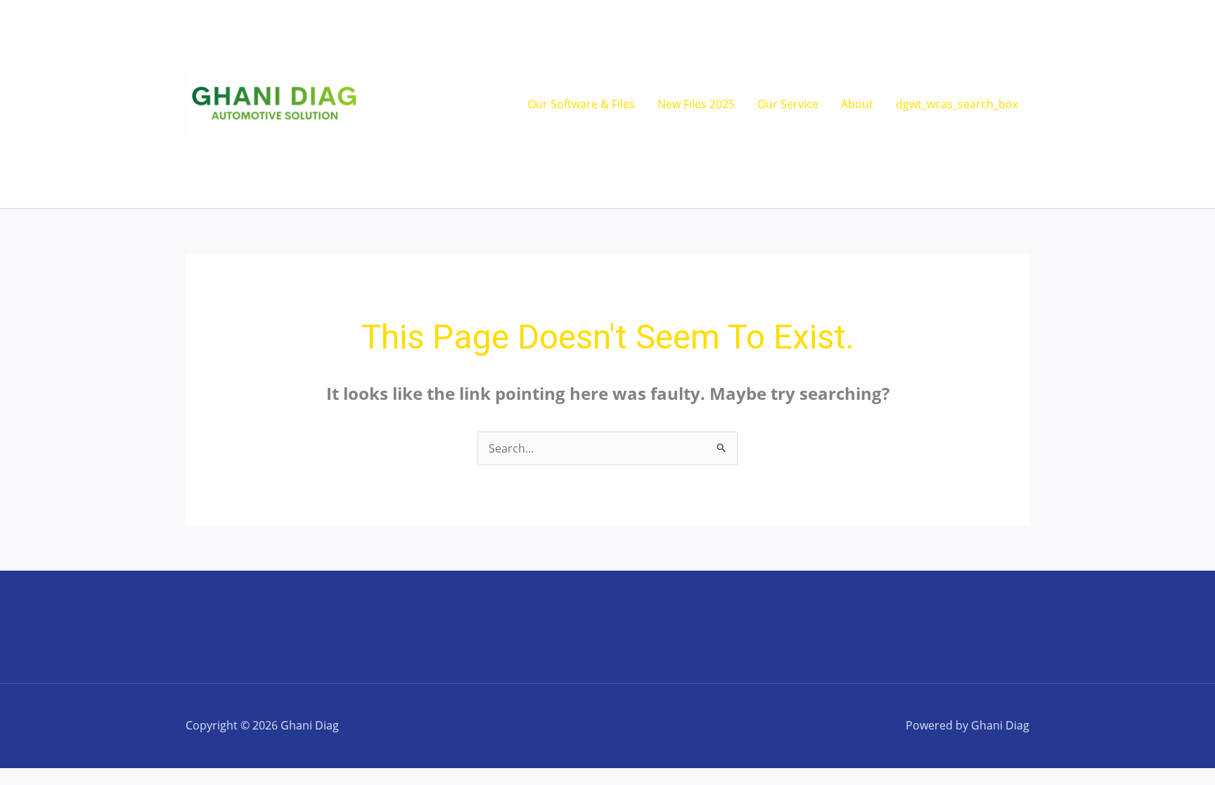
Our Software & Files (581, 104)
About (857, 104)
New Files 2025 (696, 104)
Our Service (787, 104)
